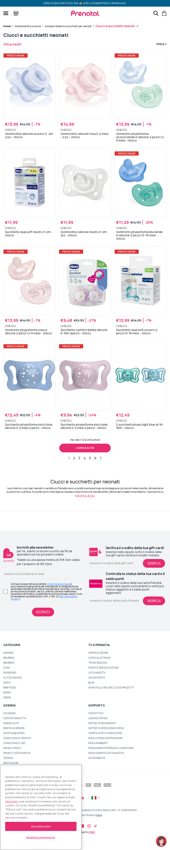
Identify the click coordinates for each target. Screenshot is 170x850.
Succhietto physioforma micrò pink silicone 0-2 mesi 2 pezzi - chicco (84, 426)
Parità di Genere (13, 728)
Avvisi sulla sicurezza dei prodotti (111, 687)
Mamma (8, 652)
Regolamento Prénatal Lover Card (111, 748)
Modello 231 (11, 723)
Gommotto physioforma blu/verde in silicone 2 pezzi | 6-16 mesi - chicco (139, 235)
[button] (161, 841)
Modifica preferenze (40, 837)
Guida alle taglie (99, 657)
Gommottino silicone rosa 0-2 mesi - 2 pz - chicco (84, 135)
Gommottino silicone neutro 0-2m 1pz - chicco (84, 233)
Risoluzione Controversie (105, 738)
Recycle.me (10, 763)
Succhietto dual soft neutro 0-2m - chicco (28, 233)
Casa (6, 667)
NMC (92, 832)
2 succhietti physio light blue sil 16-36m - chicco (140, 426)
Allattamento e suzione (28, 26)
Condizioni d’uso (14, 743)
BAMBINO (8, 662)
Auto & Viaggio (12, 677)
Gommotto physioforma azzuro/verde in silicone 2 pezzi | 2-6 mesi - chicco (140, 137)
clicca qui (11, 801)
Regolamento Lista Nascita (106, 753)
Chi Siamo (9, 713)
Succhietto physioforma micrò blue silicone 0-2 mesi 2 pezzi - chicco (28, 426)
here (99, 815)
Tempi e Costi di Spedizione (105, 733)
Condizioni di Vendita (17, 738)
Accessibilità (96, 758)
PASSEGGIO (9, 672)
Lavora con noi (98, 718)
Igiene (7, 697)
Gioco (7, 682)
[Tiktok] (95, 826)
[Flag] (96, 797)
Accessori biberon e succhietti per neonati (68, 26)
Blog (91, 682)
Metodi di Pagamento (102, 723)
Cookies (8, 758)
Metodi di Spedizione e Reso (106, 728)
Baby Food (9, 687)
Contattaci (95, 713)
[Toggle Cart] (164, 13)
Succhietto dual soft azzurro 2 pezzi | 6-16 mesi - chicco (136, 331)
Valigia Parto (96, 677)
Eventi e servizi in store (103, 667)
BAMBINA (8, 657)
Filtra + (162, 44)
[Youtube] (81, 826)
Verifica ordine (98, 652)
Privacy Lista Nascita (17, 753)
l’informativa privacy (58, 584)
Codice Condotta (14, 718)
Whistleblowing (13, 733)
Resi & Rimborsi (97, 743)
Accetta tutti (41, 826)
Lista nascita (97, 672)
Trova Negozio (97, 662)
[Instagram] (89, 826)
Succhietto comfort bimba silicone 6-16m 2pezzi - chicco (84, 331)
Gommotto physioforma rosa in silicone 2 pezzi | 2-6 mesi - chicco (28, 331)
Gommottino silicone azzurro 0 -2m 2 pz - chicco (29, 135)
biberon (141, 492)
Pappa (7, 692)
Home (7, 26)
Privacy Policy (12, 748)
